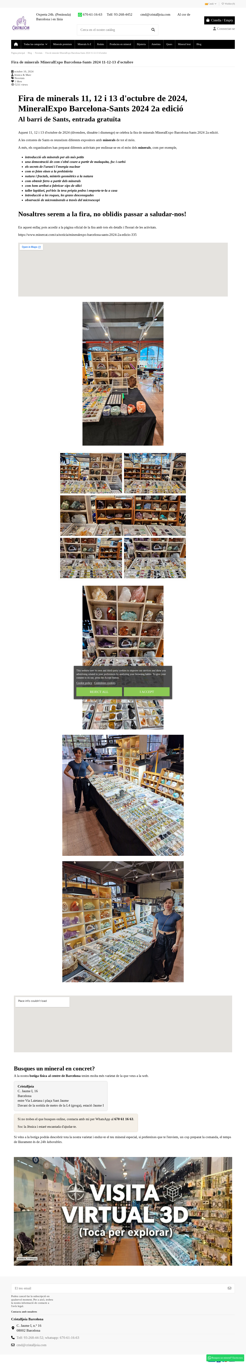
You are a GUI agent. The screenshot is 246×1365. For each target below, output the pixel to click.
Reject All (99, 692)
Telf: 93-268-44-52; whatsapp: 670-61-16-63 (48, 1337)
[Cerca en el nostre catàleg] (153, 29)
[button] (35, 44)
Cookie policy (84, 682)
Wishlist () (229, 4)
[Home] (16, 44)
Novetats (19, 78)
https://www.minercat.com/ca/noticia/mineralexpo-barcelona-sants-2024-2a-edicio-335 (77, 235)
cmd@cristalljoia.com (31, 1345)
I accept (147, 692)
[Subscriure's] (229, 1288)
